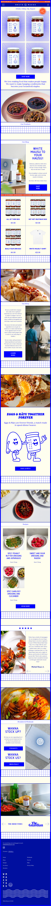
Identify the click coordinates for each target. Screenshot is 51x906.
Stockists (13, 748)
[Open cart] (48, 4)
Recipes (5, 862)
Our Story (5, 865)
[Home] (25, 5)
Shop (4, 860)
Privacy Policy (30, 865)
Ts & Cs (29, 860)
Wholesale (14, 764)
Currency (5, 851)
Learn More (13, 354)
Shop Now (25, 76)
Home (4, 857)
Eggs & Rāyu (25, 468)
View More (25, 606)
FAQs (28, 862)
